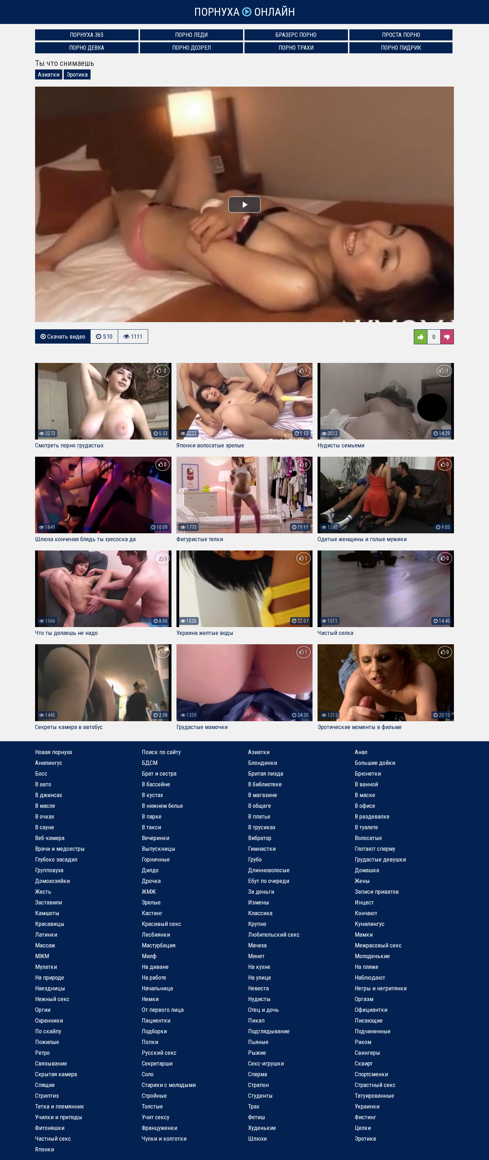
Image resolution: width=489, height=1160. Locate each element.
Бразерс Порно (296, 34)
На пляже (366, 966)
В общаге (259, 805)
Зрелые (151, 902)
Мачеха (257, 945)
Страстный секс (375, 1084)
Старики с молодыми (169, 1084)
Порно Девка (86, 47)
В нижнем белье (162, 805)
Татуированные (374, 1095)
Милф (149, 956)
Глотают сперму (375, 848)
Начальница (157, 988)
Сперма (257, 1074)
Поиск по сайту (161, 752)
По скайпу (48, 1031)
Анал (361, 752)
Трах (253, 1106)
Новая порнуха (53, 752)
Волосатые (368, 837)
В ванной (366, 784)
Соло (148, 1074)
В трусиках (261, 827)
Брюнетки (368, 773)
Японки (44, 1149)
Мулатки (46, 966)
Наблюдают (370, 977)
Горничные (156, 859)
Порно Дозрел (191, 47)
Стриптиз (47, 1095)
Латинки (46, 934)
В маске (365, 795)
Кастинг (152, 913)
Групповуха (49, 870)
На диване (155, 966)
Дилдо (150, 870)
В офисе (365, 805)
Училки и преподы (58, 1117)
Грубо (255, 859)
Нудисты (259, 999)
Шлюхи (257, 1138)
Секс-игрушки (266, 1063)
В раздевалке (372, 816)
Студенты (260, 1095)
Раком (363, 1041)
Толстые (152, 1106)
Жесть (43, 891)
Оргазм (364, 999)
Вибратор (259, 837)
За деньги (261, 891)
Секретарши (157, 1063)
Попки (150, 1041)
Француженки (159, 1127)
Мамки (364, 934)
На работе (154, 977)
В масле (45, 805)
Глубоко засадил (56, 859)
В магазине (262, 795)
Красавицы (49, 923)
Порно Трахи (296, 47)
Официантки (371, 1009)
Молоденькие (372, 956)
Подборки (154, 1031)
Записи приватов (377, 891)
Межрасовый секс (378, 945)
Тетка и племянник (59, 1106)
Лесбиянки (156, 934)
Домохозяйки (52, 880)
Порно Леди (191, 34)
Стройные (154, 1095)
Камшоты (47, 913)
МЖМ (42, 956)
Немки (150, 999)
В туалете (366, 827)
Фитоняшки (49, 1127)
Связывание (51, 1063)
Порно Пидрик (401, 47)
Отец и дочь (263, 1009)
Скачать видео (65, 336)
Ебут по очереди (268, 880)
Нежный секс (52, 999)
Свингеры (367, 1052)
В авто (43, 784)
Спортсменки (371, 1074)
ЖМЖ (149, 891)
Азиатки (48, 74)
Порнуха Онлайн (244, 12)
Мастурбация (158, 945)
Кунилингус (369, 923)
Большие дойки (375, 762)
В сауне (44, 827)
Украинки (367, 1106)
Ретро (42, 1052)
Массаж (45, 945)
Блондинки (262, 762)
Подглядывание (269, 1031)
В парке (151, 816)
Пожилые (47, 1041)
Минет (256, 956)
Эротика (77, 74)
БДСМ (150, 762)
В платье (259, 816)
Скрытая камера (56, 1074)
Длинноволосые (269, 870)
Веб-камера (49, 837)
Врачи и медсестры (60, 848)
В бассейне (156, 784)
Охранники (49, 1020)
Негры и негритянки (381, 988)
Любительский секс (274, 934)
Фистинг (365, 1117)
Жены (362, 880)
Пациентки (156, 1020)
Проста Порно (401, 34)
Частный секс (53, 1138)
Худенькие (262, 1127)
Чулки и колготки (164, 1138)
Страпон (258, 1084)
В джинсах (48, 795)
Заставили (48, 902)
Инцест (364, 902)
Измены (258, 902)
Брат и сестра (159, 773)
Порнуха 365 (86, 34)
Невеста (258, 988)
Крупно (257, 923)
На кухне (259, 966)
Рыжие (257, 1052)
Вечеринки (155, 837)
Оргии (42, 1009)
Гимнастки (262, 848)
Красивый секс (161, 923)
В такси (151, 827)
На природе (49, 977)
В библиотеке (265, 784)
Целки (363, 1127)
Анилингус (48, 762)
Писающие (369, 1020)
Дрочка (151, 880)
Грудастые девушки (380, 859)
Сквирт (364, 1063)
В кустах (152, 795)
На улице (259, 977)
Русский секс (159, 1052)
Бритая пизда (265, 773)
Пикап (256, 1020)
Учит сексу (155, 1117)
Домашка (367, 870)
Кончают (366, 913)
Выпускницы (158, 848)
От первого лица (163, 1009)
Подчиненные (373, 1031)
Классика (260, 913)
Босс (41, 773)
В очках (44, 816)
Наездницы (50, 988)
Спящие (45, 1084)
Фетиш (256, 1117)
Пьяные (258, 1041)
